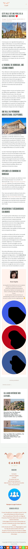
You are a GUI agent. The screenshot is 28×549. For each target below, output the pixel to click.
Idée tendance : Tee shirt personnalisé (14, 483)
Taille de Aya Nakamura (14, 481)
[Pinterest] (14, 349)
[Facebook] (14, 373)
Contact (14, 477)
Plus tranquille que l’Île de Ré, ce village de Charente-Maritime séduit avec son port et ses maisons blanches (14, 517)
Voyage (4, 19)
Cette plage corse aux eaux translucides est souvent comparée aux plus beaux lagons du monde (14, 523)
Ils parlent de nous (14, 479)
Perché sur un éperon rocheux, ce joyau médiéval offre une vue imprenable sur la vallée (13, 414)
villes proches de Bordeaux (14, 196)
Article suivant (7, 384)
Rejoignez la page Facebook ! (14, 504)
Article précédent (14, 380)
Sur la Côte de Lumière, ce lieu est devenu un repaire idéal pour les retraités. (14, 436)
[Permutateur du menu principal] (26, 4)
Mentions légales (14, 475)
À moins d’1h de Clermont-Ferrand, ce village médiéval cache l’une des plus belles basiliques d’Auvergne (14, 532)
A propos (14, 474)
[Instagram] (14, 324)
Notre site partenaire (14, 484)
